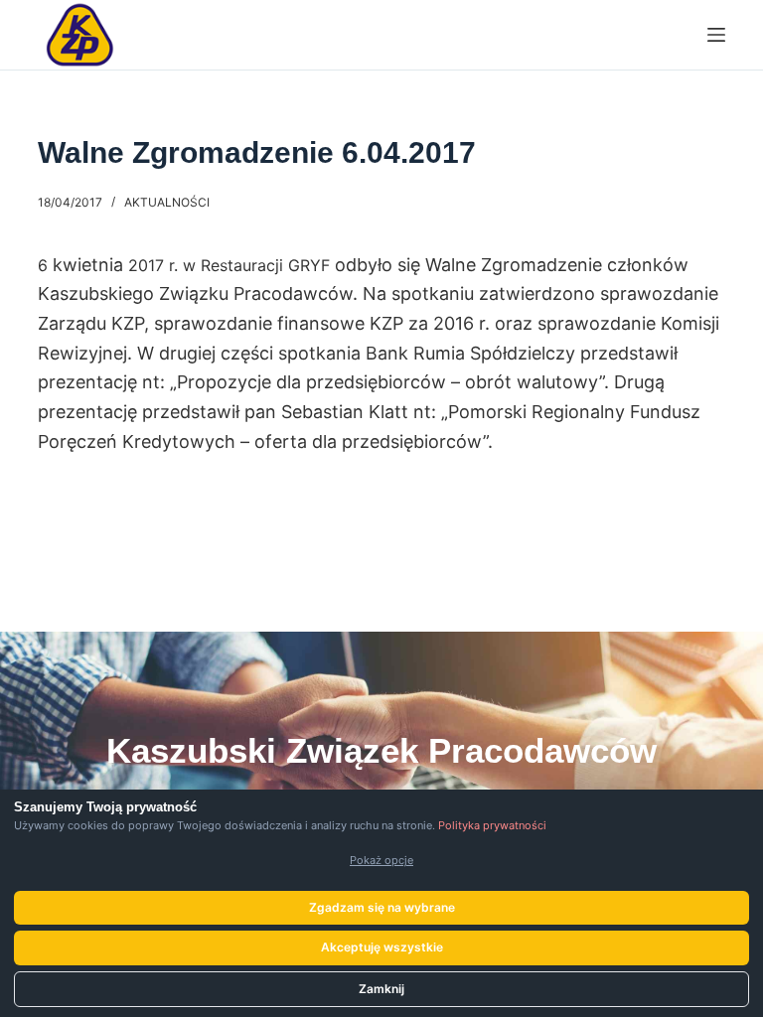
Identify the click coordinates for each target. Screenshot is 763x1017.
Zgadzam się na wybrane (382, 907)
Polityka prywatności (492, 825)
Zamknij (381, 988)
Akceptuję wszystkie (382, 947)
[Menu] (716, 35)
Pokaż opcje (381, 860)
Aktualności (167, 202)
